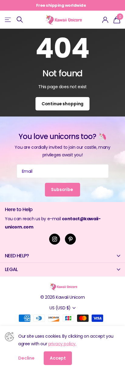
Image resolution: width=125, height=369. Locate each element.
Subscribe (62, 189)
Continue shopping (63, 104)
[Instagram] (54, 239)
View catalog (8, 19)
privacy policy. (62, 344)
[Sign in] (105, 19)
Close (62, 256)
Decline (26, 358)
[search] (20, 19)
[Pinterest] (70, 239)
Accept (58, 358)
